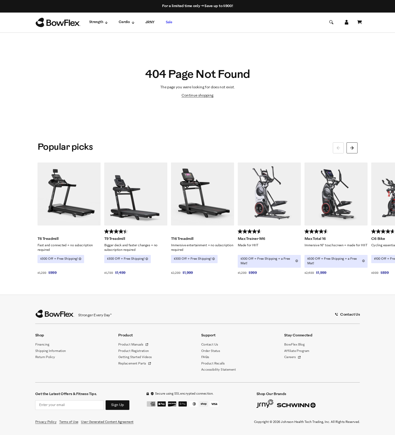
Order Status (210, 351)
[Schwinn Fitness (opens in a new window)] (296, 406)
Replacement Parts (134, 364)
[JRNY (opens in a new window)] (264, 404)
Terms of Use (68, 422)
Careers (292, 358)
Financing (42, 344)
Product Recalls (213, 363)
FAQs (205, 357)
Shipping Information (50, 351)
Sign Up (117, 405)
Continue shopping (197, 95)
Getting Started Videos (135, 357)
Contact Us (209, 344)
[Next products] (352, 147)
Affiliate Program (296, 351)
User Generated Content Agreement (107, 422)
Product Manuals (133, 345)
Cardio (124, 22)
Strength (96, 22)
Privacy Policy (45, 422)
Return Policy (45, 357)
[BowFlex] (58, 23)
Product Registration (133, 351)
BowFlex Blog (294, 344)
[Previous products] (338, 147)
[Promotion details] (80, 258)
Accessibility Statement (218, 370)
